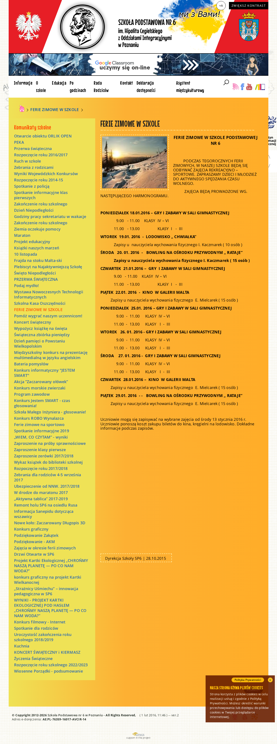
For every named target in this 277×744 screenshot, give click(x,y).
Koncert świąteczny (32, 322)
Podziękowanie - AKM (34, 541)
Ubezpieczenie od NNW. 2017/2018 (47, 486)
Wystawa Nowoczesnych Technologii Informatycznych (48, 294)
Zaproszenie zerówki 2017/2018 (43, 455)
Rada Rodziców (101, 86)
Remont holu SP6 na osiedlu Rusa (45, 505)
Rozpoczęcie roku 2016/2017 (41, 154)
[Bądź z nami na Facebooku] (242, 86)
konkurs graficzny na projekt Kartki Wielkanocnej (47, 580)
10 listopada (25, 254)
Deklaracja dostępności (146, 86)
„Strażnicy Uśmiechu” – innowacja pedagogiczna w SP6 (46, 591)
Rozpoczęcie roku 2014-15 (38, 179)
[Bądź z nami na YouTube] (249, 86)
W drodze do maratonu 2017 (41, 492)
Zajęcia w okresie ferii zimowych (45, 547)
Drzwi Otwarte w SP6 (34, 554)
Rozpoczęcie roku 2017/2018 (41, 468)
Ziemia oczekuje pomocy (37, 229)
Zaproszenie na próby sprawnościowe (50, 443)
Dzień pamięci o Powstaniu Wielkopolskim (39, 343)
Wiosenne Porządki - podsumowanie (48, 671)
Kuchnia (21, 646)
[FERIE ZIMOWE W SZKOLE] (134, 162)
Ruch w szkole (27, 161)
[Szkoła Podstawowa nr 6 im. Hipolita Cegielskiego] (138, 26)
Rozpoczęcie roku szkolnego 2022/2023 (51, 664)
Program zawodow (32, 394)
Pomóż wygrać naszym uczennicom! (48, 315)
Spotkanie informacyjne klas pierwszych (41, 195)
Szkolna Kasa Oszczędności (40, 303)
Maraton (22, 235)
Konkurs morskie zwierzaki (40, 388)
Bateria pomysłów (31, 363)
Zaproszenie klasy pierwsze (40, 449)
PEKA (19, 142)
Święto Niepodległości (35, 273)
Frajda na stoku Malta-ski (38, 260)
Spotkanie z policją (31, 186)
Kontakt (126, 83)
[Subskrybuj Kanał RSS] (235, 86)
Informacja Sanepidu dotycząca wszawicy (43, 514)
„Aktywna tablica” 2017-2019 (41, 498)
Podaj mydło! (26, 285)
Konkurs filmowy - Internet (40, 622)
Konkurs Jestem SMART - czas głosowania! (42, 403)
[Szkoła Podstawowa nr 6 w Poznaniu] (22, 108)
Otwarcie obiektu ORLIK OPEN (43, 136)
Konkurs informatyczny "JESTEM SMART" (44, 373)
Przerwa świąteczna (33, 148)
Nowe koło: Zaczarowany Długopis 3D (49, 522)
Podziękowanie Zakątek (36, 535)
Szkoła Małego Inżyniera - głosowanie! (50, 412)
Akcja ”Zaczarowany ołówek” (41, 381)
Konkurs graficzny (31, 529)
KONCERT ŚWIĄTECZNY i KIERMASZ (47, 652)
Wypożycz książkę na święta (40, 328)
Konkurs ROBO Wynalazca (39, 418)
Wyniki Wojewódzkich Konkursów (46, 173)
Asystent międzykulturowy (190, 86)
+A (221, 5)
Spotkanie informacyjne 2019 (41, 430)
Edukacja (59, 83)
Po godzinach (78, 86)
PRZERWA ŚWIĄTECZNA (36, 279)
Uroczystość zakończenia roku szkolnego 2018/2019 (42, 637)
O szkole (41, 86)
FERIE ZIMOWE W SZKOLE (54, 109)
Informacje (23, 83)
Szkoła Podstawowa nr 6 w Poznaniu (75, 715)
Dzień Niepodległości (34, 210)
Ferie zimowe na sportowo (39, 424)
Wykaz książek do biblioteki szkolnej (48, 462)
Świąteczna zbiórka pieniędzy (42, 334)
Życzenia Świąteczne (33, 658)
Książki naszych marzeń (36, 247)
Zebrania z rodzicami (34, 167)
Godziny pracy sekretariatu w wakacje (50, 216)
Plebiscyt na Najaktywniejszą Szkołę (48, 266)
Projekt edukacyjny (32, 241)
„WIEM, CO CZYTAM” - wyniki (41, 437)
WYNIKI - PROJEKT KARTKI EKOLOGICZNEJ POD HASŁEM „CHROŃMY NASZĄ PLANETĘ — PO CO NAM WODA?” (50, 607)
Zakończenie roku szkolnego (41, 204)
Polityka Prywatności (248, 680)
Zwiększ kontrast (249, 5)
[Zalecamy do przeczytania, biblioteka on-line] (260, 86)
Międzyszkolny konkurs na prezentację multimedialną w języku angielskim (50, 355)
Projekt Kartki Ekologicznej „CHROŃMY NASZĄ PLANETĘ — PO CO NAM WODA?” (51, 565)
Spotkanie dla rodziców (36, 628)
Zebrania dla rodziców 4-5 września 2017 (47, 477)
